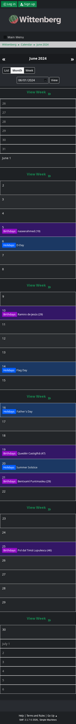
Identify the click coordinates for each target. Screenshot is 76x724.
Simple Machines (48, 719)
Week (29, 70)
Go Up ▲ (52, 715)
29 (4, 131)
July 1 (6, 644)
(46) (35, 550)
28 (4, 122)
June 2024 (38, 58)
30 (4, 140)
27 (4, 112)
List (6, 70)
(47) (31, 453)
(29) (30, 314)
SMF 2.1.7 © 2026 (28, 719)
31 (4, 149)
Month (17, 70)
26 (4, 103)
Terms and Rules (36, 715)
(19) (29, 231)
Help (21, 715)
